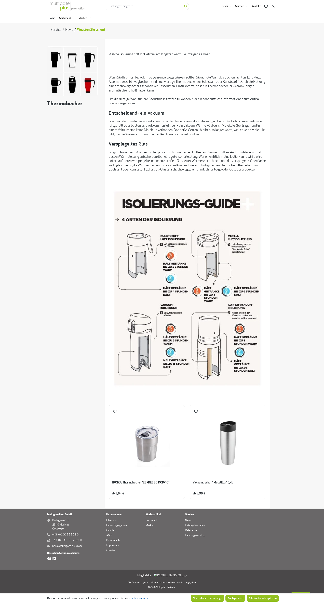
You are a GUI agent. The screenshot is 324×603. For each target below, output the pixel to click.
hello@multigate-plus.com (67, 546)
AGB (109, 535)
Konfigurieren (235, 598)
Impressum (112, 545)
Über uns (111, 520)
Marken (150, 525)
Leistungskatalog (194, 535)
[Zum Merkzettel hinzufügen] (115, 412)
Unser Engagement (117, 525)
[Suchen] (185, 6)
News (188, 520)
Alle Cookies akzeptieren (263, 598)
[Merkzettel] (266, 6)
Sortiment (151, 520)
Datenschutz (113, 540)
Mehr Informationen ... (139, 598)
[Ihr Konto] (273, 6)
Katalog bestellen (195, 525)
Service (189, 514)
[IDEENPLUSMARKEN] (170, 575)
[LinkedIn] (54, 558)
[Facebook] (49, 558)
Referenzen (191, 530)
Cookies (110, 550)
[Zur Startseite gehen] (74, 6)
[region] (187, 452)
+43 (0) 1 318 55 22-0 (65, 534)
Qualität (111, 530)
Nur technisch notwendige (207, 598)
